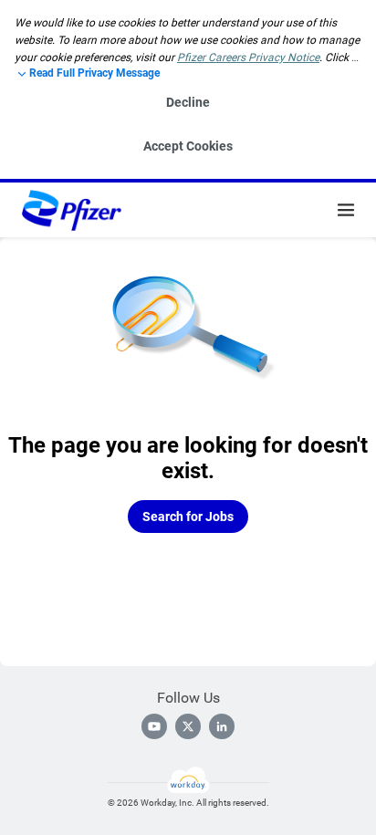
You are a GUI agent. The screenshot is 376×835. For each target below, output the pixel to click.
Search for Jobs (188, 516)
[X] (188, 726)
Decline (188, 102)
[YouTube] (154, 726)
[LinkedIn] (222, 726)
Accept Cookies (188, 146)
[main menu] (346, 210)
